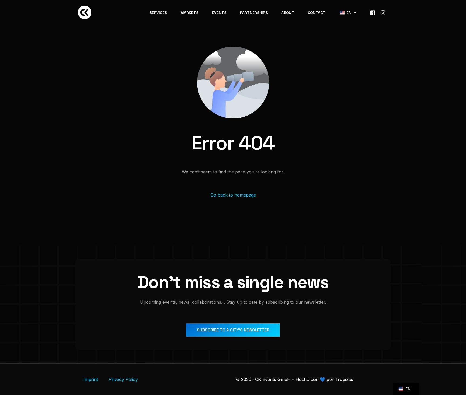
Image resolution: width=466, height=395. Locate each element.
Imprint (90, 379)
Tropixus (344, 379)
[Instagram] (383, 12)
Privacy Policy (123, 379)
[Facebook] (373, 12)
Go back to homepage (233, 195)
